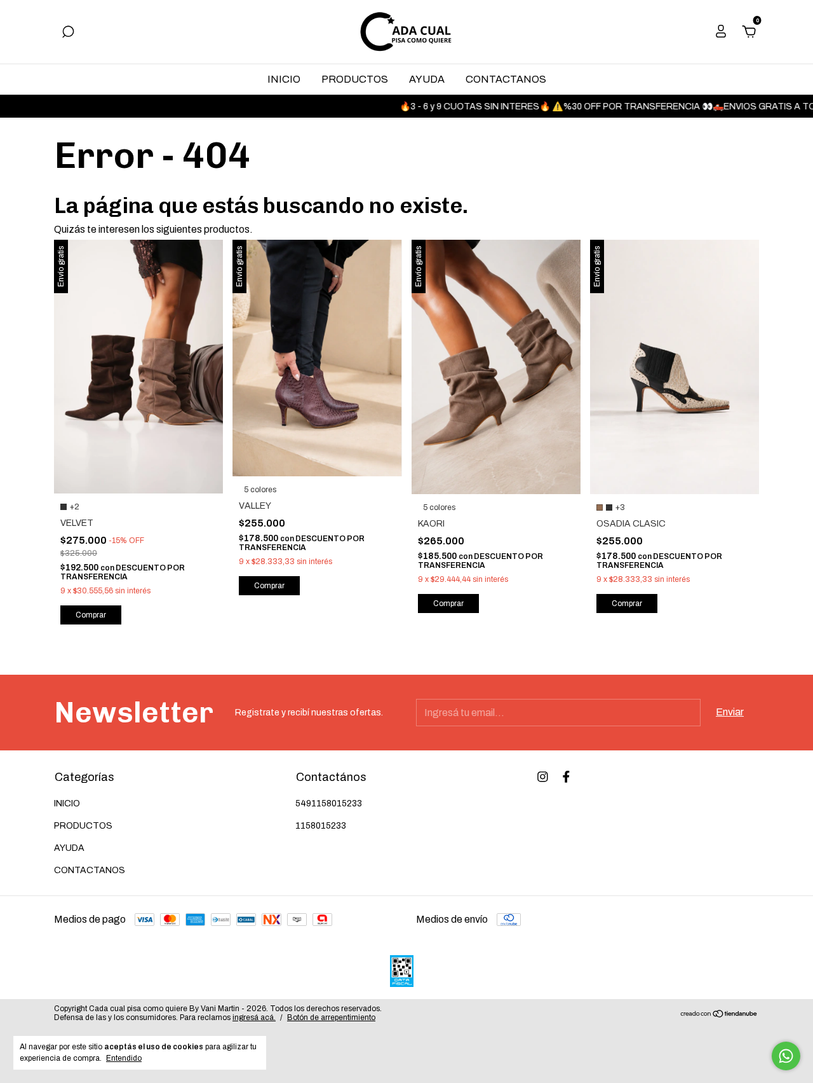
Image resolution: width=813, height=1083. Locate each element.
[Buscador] (68, 32)
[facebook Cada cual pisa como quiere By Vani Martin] (566, 777)
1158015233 (320, 826)
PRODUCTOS (354, 79)
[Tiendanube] (719, 1014)
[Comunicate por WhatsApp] (786, 1056)
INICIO (283, 79)
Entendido (124, 1058)
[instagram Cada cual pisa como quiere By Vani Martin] (543, 777)
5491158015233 (328, 803)
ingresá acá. (254, 1017)
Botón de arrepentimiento (331, 1017)
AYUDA (427, 79)
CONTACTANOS (506, 79)
